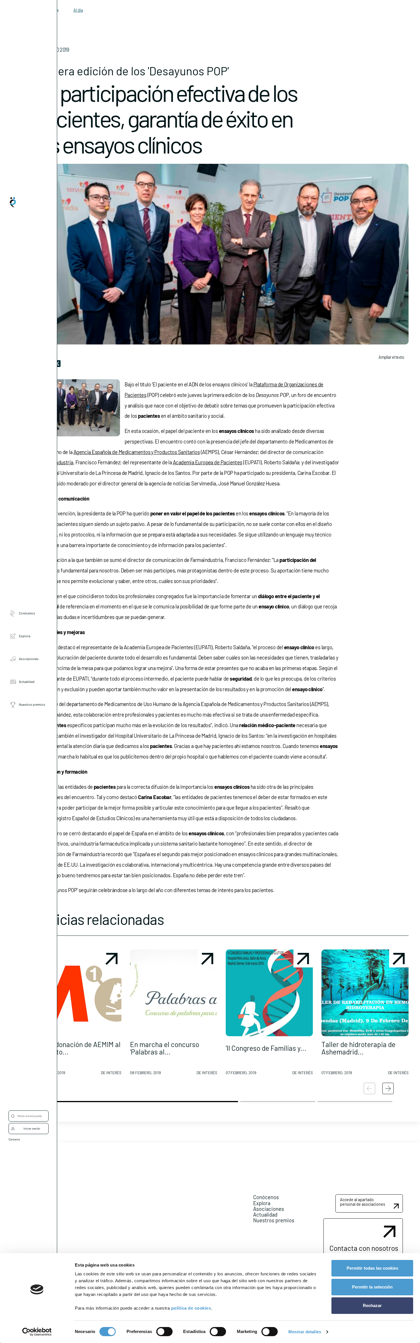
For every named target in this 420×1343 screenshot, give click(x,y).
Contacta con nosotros (363, 1248)
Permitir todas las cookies (372, 1268)
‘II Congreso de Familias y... (266, 1048)
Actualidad (27, 681)
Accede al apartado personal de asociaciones (362, 1202)
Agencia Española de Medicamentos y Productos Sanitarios (136, 452)
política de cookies (191, 1308)
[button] (77, 1014)
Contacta (14, 1139)
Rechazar (372, 1305)
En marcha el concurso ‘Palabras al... (164, 1048)
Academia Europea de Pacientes (207, 462)
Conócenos (27, 613)
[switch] (164, 1331)
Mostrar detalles (304, 1331)
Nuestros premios (32, 704)
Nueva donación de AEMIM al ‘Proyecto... (77, 1048)
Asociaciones (29, 659)
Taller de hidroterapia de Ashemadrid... (358, 1048)
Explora (24, 636)
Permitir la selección (372, 1286)
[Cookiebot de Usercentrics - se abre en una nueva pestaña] (37, 1332)
